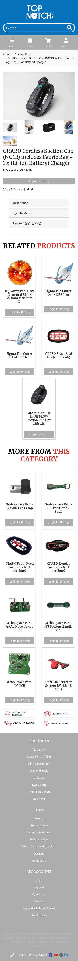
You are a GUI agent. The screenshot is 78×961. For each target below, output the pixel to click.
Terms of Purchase (39, 832)
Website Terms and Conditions (39, 846)
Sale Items (39, 798)
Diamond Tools (39, 770)
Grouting (39, 777)
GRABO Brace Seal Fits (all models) (58, 355)
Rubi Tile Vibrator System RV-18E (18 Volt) (58, 685)
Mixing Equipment (39, 763)
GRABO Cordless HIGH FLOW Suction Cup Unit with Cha (39, 418)
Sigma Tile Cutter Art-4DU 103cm (19, 355)
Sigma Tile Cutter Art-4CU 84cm (58, 292)
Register (39, 887)
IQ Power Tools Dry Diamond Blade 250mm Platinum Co (19, 296)
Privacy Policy (39, 839)
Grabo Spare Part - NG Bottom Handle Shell (58, 626)
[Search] (67, 28)
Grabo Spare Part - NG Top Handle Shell (58, 508)
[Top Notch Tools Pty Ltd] (39, 11)
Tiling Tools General (39, 791)
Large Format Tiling (39, 756)
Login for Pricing (39, 181)
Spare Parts (39, 784)
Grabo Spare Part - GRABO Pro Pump (19, 506)
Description (20, 203)
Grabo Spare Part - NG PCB (19, 683)
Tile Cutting (39, 749)
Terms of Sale (39, 825)
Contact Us (39, 860)
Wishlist (39, 901)
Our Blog (39, 853)
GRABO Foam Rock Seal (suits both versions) (19, 567)
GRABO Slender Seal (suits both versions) (58, 567)
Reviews (18, 223)
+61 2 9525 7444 (31, 955)
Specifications (22, 213)
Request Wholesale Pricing (39, 908)
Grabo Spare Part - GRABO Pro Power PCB (19, 626)
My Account (39, 894)
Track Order (39, 915)
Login (39, 880)
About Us (39, 818)
